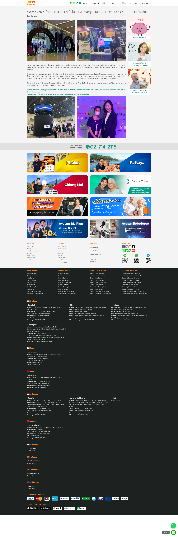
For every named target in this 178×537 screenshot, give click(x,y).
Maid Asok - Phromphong (35, 293)
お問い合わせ (125, 3)
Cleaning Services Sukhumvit (131, 276)
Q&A (59, 251)
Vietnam (93, 261)
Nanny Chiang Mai (64, 287)
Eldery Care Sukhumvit (97, 276)
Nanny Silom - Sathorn (66, 291)
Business (29, 253)
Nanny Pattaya (63, 289)
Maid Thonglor (31, 280)
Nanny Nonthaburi (64, 282)
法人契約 (113, 3)
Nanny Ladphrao (63, 273)
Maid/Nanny (31, 246)
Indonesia (93, 259)
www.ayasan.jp (37, 362)
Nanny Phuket (63, 284)
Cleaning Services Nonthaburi (131, 282)
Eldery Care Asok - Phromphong (100, 293)
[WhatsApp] (173, 525)
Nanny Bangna (63, 278)
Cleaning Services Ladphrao (131, 273)
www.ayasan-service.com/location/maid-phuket (89, 315)
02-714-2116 (103, 146)
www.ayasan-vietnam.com (41, 434)
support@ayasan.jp (37, 360)
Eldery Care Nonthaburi (98, 282)
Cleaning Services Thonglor (131, 280)
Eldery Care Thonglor (97, 280)
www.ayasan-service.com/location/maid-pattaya (132, 315)
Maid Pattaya (31, 289)
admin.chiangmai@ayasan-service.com (44, 335)
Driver (29, 249)
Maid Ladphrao (32, 273)
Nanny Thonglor (63, 280)
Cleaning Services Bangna (130, 278)
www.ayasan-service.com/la (41, 385)
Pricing (60, 253)
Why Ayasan (31, 257)
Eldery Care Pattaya (96, 289)
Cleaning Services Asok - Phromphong (134, 293)
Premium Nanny (32, 251)
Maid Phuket (31, 284)
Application (30, 255)
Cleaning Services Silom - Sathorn (133, 291)
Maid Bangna (31, 278)
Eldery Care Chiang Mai (98, 287)
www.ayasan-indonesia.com (41, 413)
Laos (91, 257)
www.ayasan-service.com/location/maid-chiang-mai (48, 337)
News (60, 255)
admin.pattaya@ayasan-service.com (127, 313)
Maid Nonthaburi (32, 282)
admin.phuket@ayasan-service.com (85, 313)
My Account (62, 246)
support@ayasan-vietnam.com (41, 431)
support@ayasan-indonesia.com (41, 410)
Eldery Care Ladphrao (97, 273)
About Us (30, 260)
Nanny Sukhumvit (64, 276)
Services (94, 3)
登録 (136, 3)
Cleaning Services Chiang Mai (131, 287)
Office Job (64, 260)
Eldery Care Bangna (96, 278)
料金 (103, 3)
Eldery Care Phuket (96, 284)
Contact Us (62, 249)
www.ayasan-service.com (41, 315)
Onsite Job (64, 262)
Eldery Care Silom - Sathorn (99, 291)
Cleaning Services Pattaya (130, 289)
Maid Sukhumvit (32, 276)
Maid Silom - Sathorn (34, 291)
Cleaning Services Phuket (130, 284)
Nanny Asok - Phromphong (67, 293)
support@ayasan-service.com (41, 313)
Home (85, 3)
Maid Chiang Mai (32, 287)
